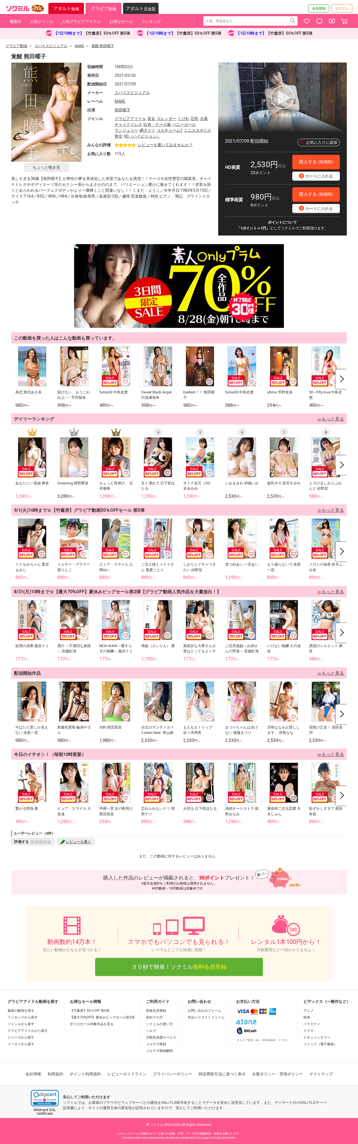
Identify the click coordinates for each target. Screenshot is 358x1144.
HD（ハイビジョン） (142, 136)
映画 (306, 1017)
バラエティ (311, 1024)
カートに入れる (316, 176)
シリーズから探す (21, 1037)
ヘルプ (151, 1031)
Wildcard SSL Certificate (45, 1112)
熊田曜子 (122, 110)
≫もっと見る (330, 419)
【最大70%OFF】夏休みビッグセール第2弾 (102, 1017)
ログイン (342, 8)
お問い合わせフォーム (204, 1011)
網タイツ (147, 130)
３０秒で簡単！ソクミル (179, 966)
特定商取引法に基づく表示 (222, 1074)
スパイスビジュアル (132, 92)
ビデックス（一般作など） (326, 1001)
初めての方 (154, 1017)
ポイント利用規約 (85, 1074)
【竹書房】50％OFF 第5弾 (89, 1011)
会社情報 (33, 1074)
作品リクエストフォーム (206, 1017)
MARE (120, 101)
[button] (45, 1098)
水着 (204, 118)
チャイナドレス (128, 124)
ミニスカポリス (197, 130)
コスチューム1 (169, 130)
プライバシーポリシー (172, 1074)
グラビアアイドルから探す (28, 1031)
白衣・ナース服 (157, 124)
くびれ (183, 118)
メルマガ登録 (156, 1044)
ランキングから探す (23, 1017)
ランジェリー (126, 130)
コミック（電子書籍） (320, 1044)
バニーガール (184, 124)
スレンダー (166, 118)
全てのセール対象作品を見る (92, 1024)
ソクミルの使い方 (159, 1024)
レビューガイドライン (127, 1074)
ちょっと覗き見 (46, 167)
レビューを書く (78, 842)
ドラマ (308, 1031)
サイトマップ (321, 1074)
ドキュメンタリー (316, 1037)
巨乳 (195, 118)
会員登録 (319, 8)
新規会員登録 (156, 1011)
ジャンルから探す (21, 1024)
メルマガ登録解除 (159, 1051)
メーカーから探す (21, 1044)
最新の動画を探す (21, 1011)
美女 (151, 118)
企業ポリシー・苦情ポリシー (277, 1074)
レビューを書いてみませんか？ (165, 145)
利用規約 (55, 1074)
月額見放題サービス (161, 1037)
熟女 (119, 136)
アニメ (308, 1011)
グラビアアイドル (130, 118)
